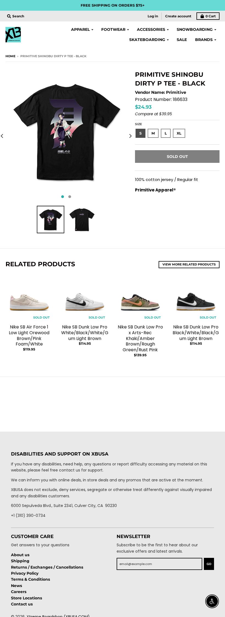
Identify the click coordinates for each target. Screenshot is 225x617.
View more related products (189, 264)
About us (20, 554)
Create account (178, 16)
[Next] (130, 136)
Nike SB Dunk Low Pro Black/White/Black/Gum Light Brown (196, 333)
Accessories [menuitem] (151, 29)
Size (138, 124)
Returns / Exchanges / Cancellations (47, 567)
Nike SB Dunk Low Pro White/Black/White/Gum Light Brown (84, 333)
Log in (153, 16)
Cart (211, 16)
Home (10, 56)
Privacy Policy (24, 573)
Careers (18, 591)
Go (209, 564)
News (16, 585)
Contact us (22, 604)
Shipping (20, 560)
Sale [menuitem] (182, 39)
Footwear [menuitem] (113, 29)
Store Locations (26, 598)
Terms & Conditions (30, 579)
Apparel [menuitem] (80, 29)
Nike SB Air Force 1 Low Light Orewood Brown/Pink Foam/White (29, 335)
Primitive (176, 92)
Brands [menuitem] (204, 39)
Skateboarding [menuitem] (147, 39)
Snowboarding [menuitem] (195, 29)
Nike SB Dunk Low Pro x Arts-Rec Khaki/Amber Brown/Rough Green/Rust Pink (140, 338)
